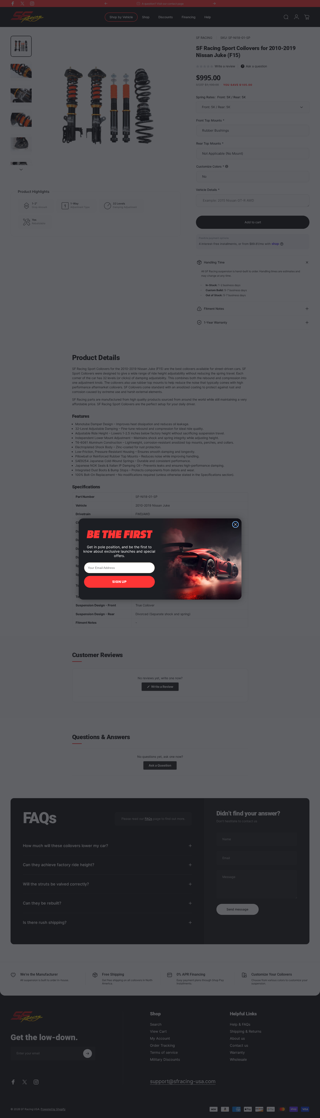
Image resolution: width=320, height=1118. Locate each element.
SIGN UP (119, 581)
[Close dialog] (235, 524)
